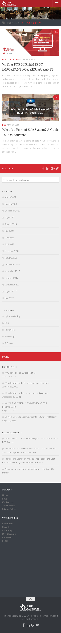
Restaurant (14, 59)
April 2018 (9, 244)
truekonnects (11, 438)
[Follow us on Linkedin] (48, 168)
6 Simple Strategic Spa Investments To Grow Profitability (30, 417)
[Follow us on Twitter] (57, 168)
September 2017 (13, 284)
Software (9, 343)
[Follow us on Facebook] (43, 168)
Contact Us (7, 502)
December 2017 (12, 264)
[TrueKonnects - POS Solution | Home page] (11, 3)
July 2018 (9, 231)
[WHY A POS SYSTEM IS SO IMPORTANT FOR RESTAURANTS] (30, 42)
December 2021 (12, 210)
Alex (7, 469)
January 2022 (11, 204)
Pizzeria (6, 527)
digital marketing (12, 316)
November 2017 (12, 271)
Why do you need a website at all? (20, 372)
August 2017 (11, 291)
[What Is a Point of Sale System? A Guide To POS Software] (30, 107)
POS (4, 59)
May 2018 (9, 237)
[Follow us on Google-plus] (52, 168)
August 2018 (11, 224)
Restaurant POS (12, 448)
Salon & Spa (10, 336)
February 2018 (12, 251)
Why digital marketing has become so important (26, 393)
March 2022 (10, 197)
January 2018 (11, 257)
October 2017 (11, 278)
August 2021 (11, 217)
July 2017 (9, 298)
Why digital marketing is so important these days (27, 383)
